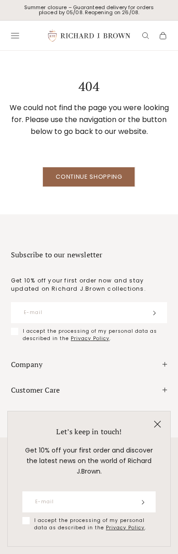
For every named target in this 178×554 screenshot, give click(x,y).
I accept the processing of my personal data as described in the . (90, 524)
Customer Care (35, 390)
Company (26, 364)
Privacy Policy (125, 527)
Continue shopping (89, 176)
